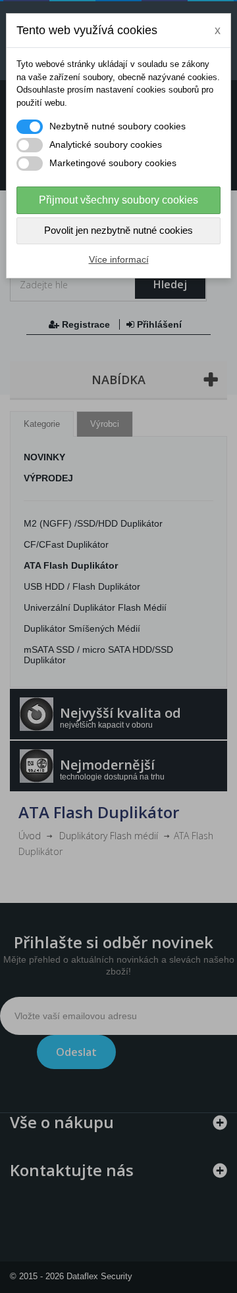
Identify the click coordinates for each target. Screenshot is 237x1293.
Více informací (119, 259)
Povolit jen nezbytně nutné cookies (118, 230)
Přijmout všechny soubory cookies (118, 200)
